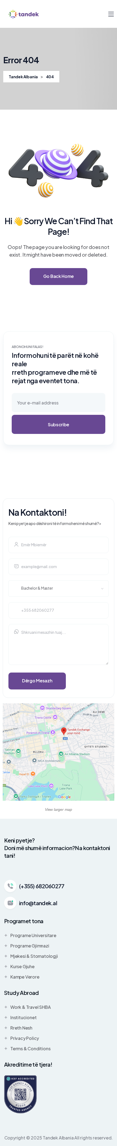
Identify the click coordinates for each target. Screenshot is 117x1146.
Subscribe (58, 424)
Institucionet (23, 1017)
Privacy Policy (24, 1038)
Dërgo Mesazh (37, 680)
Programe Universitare (33, 935)
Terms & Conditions (30, 1048)
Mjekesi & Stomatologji (34, 956)
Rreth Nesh (21, 1028)
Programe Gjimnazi (29, 946)
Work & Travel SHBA (30, 1007)
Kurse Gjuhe (22, 966)
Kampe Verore (24, 977)
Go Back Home (58, 276)
